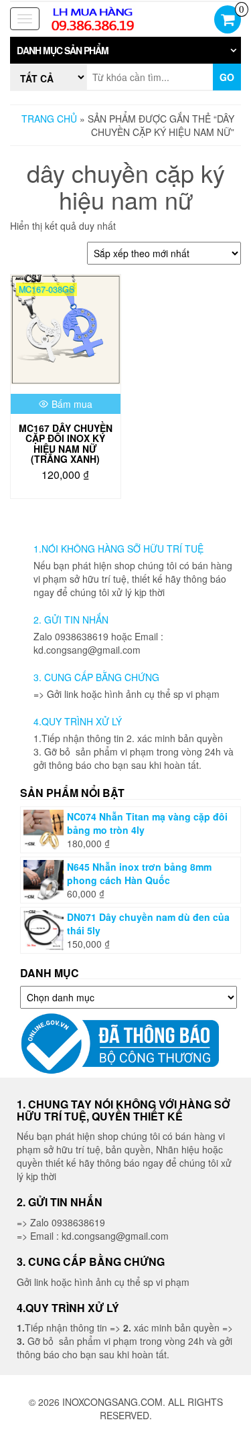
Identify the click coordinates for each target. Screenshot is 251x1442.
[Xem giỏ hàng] (227, 20)
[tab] (125, 50)
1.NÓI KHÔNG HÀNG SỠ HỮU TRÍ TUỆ (118, 548)
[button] (125, 50)
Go (227, 77)
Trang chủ (49, 118)
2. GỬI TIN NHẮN (70, 619)
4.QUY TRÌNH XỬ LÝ (77, 721)
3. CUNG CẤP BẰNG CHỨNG (96, 677)
